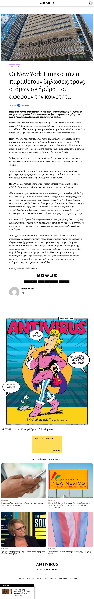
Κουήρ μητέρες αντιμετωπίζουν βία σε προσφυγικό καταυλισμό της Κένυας (22, 593)
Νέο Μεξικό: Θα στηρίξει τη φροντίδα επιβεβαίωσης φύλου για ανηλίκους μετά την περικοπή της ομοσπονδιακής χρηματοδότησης (69, 505)
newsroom (27, 105)
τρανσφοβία (64, 282)
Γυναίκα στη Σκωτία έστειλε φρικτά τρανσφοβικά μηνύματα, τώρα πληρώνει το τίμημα (22, 504)
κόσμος (12, 66)
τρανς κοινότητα (51, 282)
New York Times (31, 282)
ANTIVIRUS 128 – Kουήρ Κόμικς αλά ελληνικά (27, 429)
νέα (18, 66)
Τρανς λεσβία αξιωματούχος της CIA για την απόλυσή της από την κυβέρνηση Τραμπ (23, 553)
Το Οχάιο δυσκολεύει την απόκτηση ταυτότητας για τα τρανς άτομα (69, 553)
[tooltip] (38, 275)
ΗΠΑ (40, 282)
